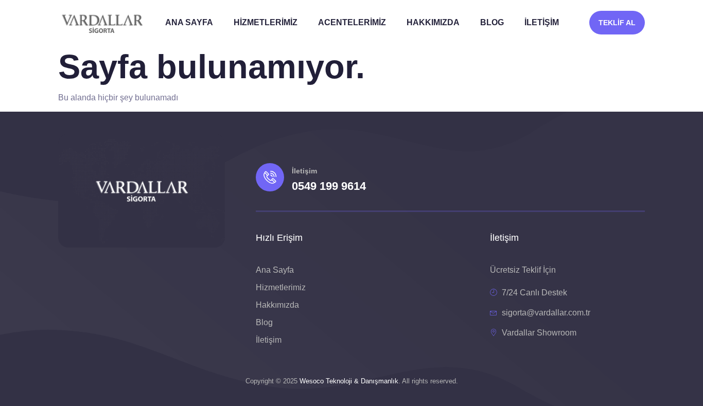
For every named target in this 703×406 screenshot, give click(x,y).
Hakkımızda (433, 22)
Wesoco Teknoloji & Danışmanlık (349, 381)
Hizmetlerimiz (265, 22)
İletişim (541, 22)
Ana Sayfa (189, 22)
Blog (492, 22)
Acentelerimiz (352, 22)
